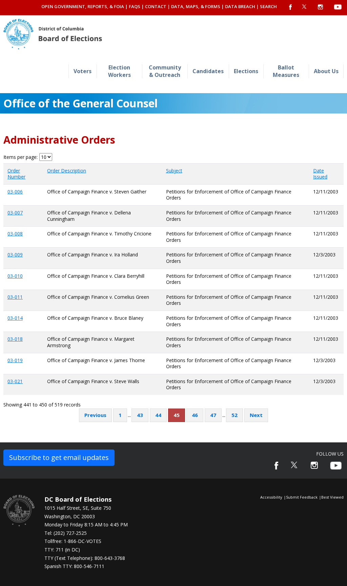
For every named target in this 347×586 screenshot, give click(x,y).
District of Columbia (52, 34)
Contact (155, 6)
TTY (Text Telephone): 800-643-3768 (84, 558)
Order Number (16, 173)
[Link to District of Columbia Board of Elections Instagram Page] (314, 465)
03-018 (15, 339)
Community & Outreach (165, 71)
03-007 (15, 212)
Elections (246, 71)
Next (256, 415)
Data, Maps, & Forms (195, 6)
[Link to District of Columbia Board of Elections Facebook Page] (276, 466)
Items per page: (20, 157)
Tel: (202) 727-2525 (65, 533)
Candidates (208, 71)
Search (268, 6)
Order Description (66, 170)
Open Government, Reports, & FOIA (82, 6)
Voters (82, 71)
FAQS (134, 6)
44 (158, 415)
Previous (95, 415)
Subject (174, 170)
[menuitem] (82, 71)
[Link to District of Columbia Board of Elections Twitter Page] (294, 465)
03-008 (15, 233)
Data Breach (240, 6)
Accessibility (271, 497)
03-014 (15, 318)
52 (234, 415)
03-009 (15, 254)
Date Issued (320, 173)
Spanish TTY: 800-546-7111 (74, 566)
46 (195, 415)
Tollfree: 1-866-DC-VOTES (72, 541)
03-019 (15, 360)
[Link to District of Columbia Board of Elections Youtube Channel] (336, 466)
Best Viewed (332, 497)
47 (213, 415)
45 (177, 415)
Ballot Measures (286, 71)
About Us (326, 71)
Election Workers (119, 71)
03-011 (15, 297)
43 (140, 415)
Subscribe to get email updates (59, 457)
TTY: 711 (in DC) (62, 549)
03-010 (15, 276)
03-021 (15, 381)
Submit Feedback (302, 497)
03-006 (15, 191)
